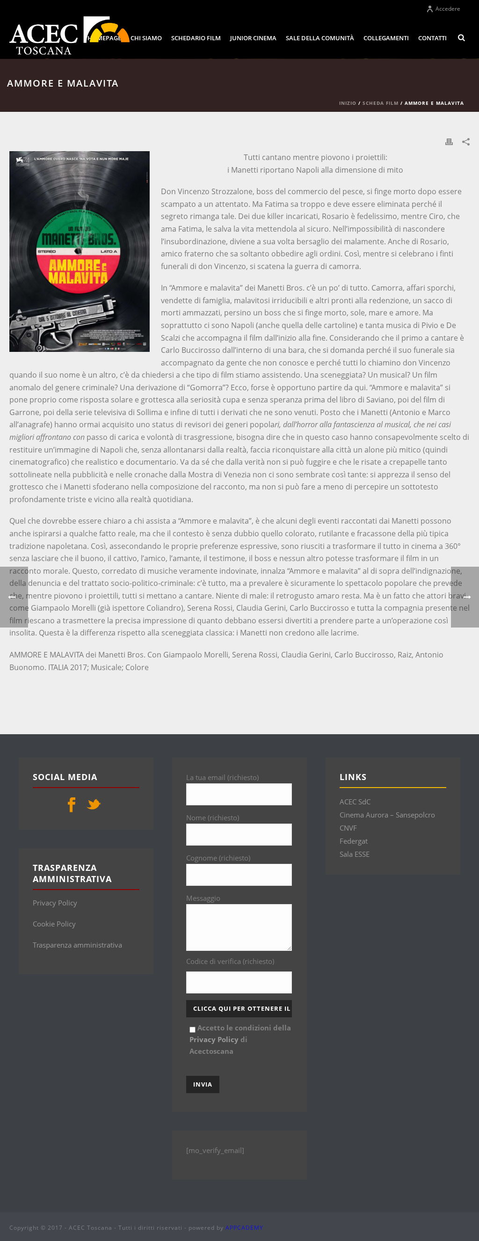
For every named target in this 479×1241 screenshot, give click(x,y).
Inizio (347, 103)
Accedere (447, 9)
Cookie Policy (54, 923)
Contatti (432, 38)
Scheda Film (381, 103)
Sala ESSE (355, 854)
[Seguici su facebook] (71, 805)
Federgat (354, 841)
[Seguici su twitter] (93, 805)
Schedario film (196, 38)
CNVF (348, 828)
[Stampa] (449, 141)
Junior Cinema (253, 38)
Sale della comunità (320, 38)
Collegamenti (386, 38)
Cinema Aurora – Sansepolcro (387, 814)
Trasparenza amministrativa (77, 944)
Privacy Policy (55, 902)
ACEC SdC (355, 801)
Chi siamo (146, 38)
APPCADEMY (244, 1228)
